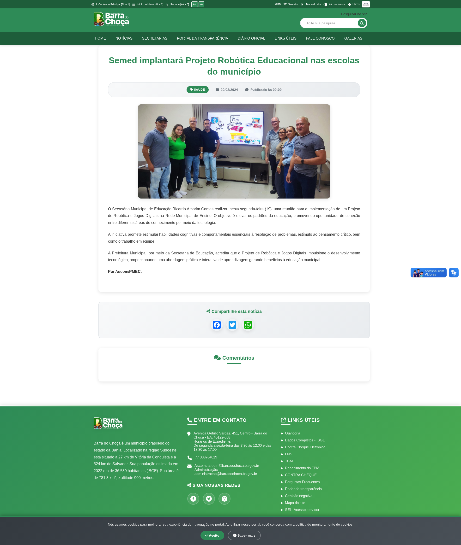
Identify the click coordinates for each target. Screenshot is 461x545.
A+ (194, 4)
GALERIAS (353, 38)
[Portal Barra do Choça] (111, 19)
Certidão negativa (298, 496)
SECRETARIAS (154, 38)
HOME (100, 38)
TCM (289, 461)
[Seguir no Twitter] (209, 499)
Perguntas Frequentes (302, 482)
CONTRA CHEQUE (301, 475)
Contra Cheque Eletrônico (305, 447)
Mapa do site (295, 503)
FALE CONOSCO (320, 38)
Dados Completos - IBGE (305, 440)
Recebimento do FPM (302, 468)
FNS (288, 454)
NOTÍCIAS (124, 38)
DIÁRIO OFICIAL (251, 38)
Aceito (213, 535)
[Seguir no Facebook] (193, 499)
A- (201, 4)
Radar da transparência (303, 489)
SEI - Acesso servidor (302, 510)
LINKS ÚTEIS (286, 38)
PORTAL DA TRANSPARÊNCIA (202, 38)
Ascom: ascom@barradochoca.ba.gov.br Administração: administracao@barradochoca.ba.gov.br (226, 469)
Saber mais (246, 535)
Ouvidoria (292, 433)
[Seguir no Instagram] (224, 499)
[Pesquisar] (362, 23)
